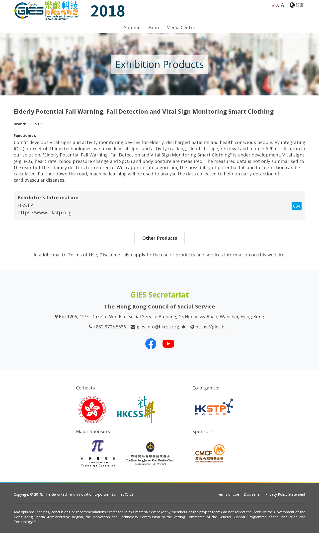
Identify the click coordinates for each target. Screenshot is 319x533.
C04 (296, 206)
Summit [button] (132, 27)
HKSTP (25, 205)
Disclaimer (252, 494)
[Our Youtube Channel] (168, 343)
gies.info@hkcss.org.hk (161, 327)
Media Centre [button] (180, 27)
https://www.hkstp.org (44, 212)
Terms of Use (228, 494)
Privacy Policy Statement (285, 494)
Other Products (159, 238)
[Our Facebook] (151, 343)
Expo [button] (154, 27)
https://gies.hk (211, 327)
